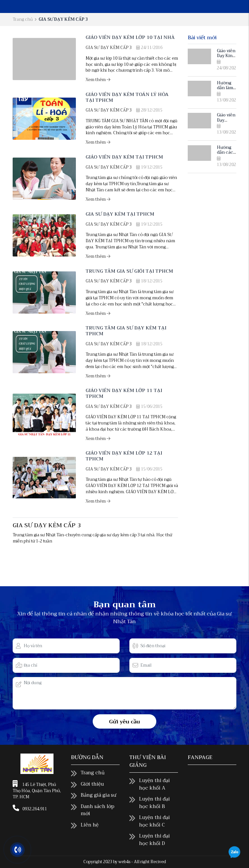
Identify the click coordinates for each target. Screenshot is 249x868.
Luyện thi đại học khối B (154, 803)
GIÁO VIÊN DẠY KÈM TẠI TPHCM (124, 157)
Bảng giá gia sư (98, 795)
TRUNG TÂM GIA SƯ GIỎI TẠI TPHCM (129, 271)
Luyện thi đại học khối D (154, 840)
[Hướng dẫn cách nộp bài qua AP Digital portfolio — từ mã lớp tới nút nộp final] (199, 153)
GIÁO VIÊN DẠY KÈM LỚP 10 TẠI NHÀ (130, 37)
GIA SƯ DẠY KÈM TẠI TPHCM (120, 214)
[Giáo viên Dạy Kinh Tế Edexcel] (199, 56)
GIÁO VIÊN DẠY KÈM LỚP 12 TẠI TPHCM (124, 456)
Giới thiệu (92, 784)
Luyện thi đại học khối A (154, 784)
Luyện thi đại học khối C (154, 821)
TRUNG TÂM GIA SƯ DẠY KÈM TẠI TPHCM (126, 331)
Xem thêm (96, 79)
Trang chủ (23, 19)
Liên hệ (90, 825)
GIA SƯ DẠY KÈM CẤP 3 (109, 48)
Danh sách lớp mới (97, 810)
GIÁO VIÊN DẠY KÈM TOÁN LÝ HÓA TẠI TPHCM (127, 97)
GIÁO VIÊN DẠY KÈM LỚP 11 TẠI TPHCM (124, 393)
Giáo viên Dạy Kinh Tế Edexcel (226, 58)
